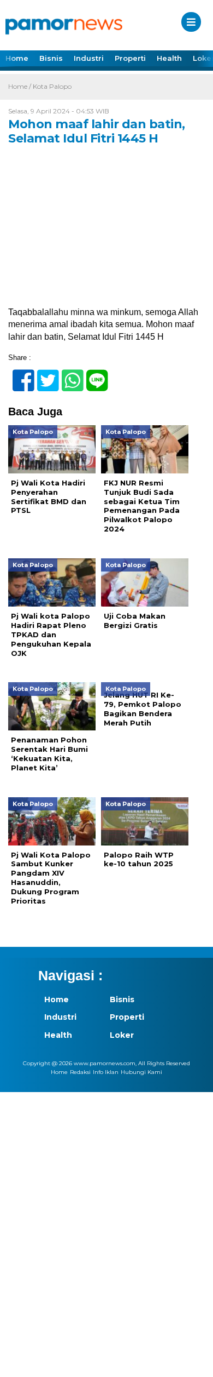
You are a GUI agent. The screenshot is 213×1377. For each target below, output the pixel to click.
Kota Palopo (52, 86)
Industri (89, 58)
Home (16, 58)
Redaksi (80, 1072)
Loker (122, 1035)
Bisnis (51, 58)
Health (169, 58)
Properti (130, 58)
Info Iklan (106, 1072)
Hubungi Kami (141, 1072)
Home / (20, 86)
